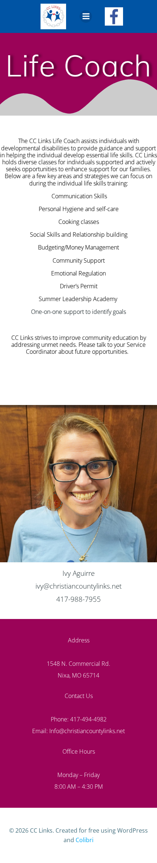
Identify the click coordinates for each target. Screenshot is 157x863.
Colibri (84, 840)
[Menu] (86, 16)
